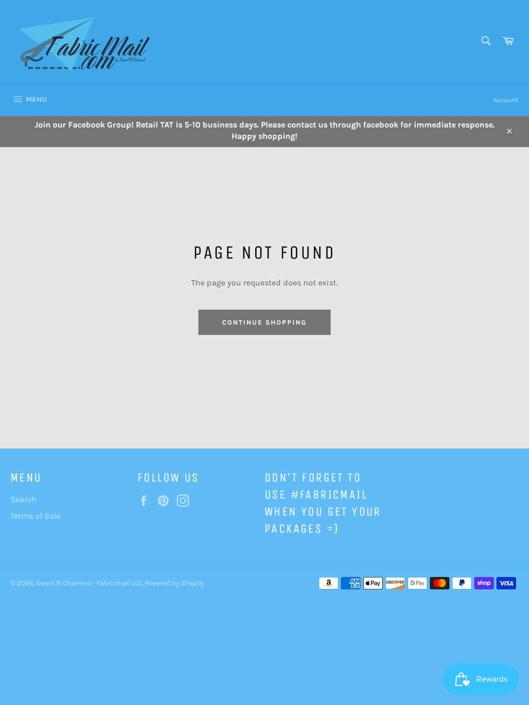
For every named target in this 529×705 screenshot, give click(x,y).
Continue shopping (264, 322)
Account (506, 100)
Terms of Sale (35, 516)
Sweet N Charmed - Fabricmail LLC (89, 583)
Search (23, 499)
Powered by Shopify (174, 583)
